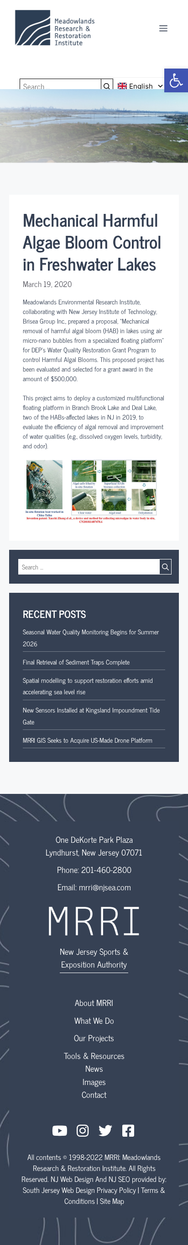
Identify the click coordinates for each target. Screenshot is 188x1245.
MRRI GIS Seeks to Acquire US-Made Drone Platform (87, 739)
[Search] (107, 86)
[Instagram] (82, 1131)
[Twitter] (105, 1131)
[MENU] (163, 27)
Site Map (112, 1201)
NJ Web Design (72, 1179)
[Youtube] (60, 1131)
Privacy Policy (116, 1190)
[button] (176, 80)
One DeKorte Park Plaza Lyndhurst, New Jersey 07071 (94, 845)
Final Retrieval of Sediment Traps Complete (76, 661)
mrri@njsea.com (105, 887)
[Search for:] (60, 86)
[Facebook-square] (128, 1131)
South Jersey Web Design (59, 1190)
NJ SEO (119, 1179)
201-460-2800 (106, 869)
